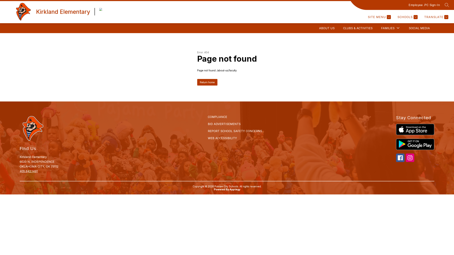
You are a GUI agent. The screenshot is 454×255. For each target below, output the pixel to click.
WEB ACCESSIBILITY (222, 138)
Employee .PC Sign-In (424, 5)
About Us (327, 28)
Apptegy (234, 189)
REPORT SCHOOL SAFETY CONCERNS (235, 131)
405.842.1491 (29, 171)
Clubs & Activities (358, 28)
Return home (207, 82)
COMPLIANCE (217, 117)
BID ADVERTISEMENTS (224, 124)
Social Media (419, 28)
